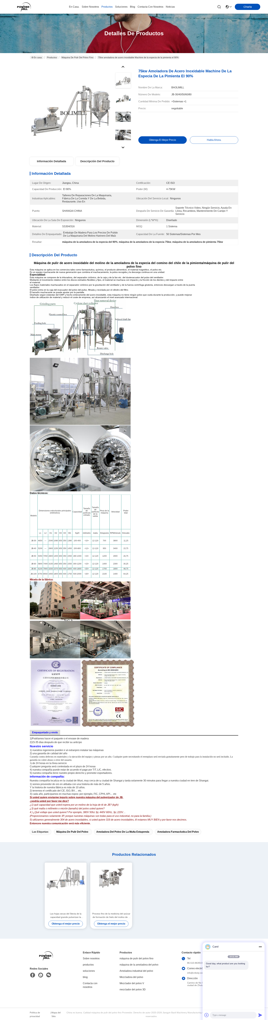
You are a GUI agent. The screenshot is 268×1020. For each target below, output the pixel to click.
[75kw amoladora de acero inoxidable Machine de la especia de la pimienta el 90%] (71, 106)
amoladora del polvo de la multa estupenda (122, 831)
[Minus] (260, 947)
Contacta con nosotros (90, 985)
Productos (52, 57)
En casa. (74, 6)
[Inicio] (47, 959)
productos (107, 6)
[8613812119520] (40, 975)
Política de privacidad (35, 1014)
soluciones (121, 6)
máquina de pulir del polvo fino (77, 57)
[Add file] (206, 1015)
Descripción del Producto (97, 161)
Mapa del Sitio (56, 1014)
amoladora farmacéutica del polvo (178, 831)
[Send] (260, 1015)
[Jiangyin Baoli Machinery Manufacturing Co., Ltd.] (25, 6)
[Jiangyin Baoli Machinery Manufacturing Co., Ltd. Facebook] (32, 975)
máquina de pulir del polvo (72, 831)
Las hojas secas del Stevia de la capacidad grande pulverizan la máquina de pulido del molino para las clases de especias (65, 915)
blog (132, 6)
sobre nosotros (90, 6)
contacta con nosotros (150, 6)
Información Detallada (51, 161)
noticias (170, 6)
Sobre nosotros (91, 958)
